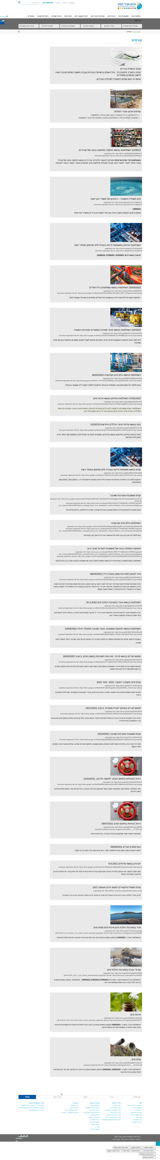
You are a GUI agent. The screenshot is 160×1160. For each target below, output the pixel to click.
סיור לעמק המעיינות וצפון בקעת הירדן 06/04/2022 (115, 574)
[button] (158, 1144)
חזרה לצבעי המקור (113, 1151)
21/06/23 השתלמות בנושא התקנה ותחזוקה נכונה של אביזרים (110, 150)
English (72, 3)
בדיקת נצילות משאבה (92, 1108)
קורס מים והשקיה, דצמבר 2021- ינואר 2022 (119, 682)
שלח (27, 1097)
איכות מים (111, 16)
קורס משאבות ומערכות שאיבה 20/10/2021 (119, 734)
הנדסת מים (136, 16)
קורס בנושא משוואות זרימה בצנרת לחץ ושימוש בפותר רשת (111, 469)
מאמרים (31, 16)
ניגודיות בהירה (149, 1151)
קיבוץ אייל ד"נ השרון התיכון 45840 (33, 1105)
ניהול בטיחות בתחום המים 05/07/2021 (121, 823)
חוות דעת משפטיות (26, 26)
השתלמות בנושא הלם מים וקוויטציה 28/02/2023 (116, 375)
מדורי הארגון (109, 26)
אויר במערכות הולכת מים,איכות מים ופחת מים (117, 927)
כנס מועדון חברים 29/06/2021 (125, 847)
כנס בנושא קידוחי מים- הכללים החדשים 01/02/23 (116, 424)
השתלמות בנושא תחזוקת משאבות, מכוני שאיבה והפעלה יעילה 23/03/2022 (103, 628)
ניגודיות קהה (136, 1151)
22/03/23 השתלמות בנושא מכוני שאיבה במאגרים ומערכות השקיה (107, 330)
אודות (65, 3)
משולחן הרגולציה (68, 26)
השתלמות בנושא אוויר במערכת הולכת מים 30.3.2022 (113, 602)
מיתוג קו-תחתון (148, 1157)
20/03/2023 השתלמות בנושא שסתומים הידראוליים (115, 287)
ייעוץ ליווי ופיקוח (94, 1117)
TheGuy (132, 1139)
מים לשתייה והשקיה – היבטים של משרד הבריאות (116, 199)
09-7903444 (48, 3)
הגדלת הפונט (136, 1147)
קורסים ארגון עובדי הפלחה (127, 111)
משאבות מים (123, 16)
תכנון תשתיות (95, 1105)
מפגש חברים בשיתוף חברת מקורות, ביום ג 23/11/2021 (113, 708)
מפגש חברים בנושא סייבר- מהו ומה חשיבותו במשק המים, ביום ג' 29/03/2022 (102, 656)
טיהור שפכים (56, 16)
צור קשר (137, 20)
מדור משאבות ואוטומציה (112, 1110)
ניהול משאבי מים (81, 16)
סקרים (97, 1127)
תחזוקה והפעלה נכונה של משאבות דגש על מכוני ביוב (114, 548)
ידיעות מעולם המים (71, 1110)
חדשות (58, 3)
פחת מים (68, 16)
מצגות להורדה (47, 26)
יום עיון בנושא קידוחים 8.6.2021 (125, 863)
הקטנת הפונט (149, 1147)
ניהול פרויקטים (43, 16)
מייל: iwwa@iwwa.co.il (36, 1110)
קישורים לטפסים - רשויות (70, 1112)
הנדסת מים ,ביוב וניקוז (134, 1105)
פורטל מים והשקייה (130, 26)
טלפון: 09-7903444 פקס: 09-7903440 (31, 1108)
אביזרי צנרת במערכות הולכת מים (124, 969)
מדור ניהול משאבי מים (113, 1117)
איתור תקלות (95, 1124)
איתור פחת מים (94, 1110)
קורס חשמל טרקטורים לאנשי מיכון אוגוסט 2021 (117, 887)
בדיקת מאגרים (94, 1122)
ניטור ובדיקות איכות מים (91, 1112)
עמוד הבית (136, 32)
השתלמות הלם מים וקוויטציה (126, 523)
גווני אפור (126, 1151)
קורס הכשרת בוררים (130, 68)
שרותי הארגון (88, 26)
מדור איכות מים (115, 1112)
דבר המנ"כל (74, 1105)
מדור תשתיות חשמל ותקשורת (111, 1120)
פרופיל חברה (74, 1108)
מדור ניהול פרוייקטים (114, 1115)
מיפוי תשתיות (94, 1120)
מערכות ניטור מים (98, 16)
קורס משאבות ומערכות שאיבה (125, 495)
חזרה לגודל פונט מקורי (120, 1147)
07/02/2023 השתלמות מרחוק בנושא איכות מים (117, 398)
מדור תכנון (117, 1105)
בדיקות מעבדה (94, 1115)
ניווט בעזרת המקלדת (147, 1154)
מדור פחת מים (116, 1108)
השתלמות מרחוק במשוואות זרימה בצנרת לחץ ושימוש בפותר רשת (107, 245)
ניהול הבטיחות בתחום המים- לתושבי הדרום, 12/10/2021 (112, 778)
